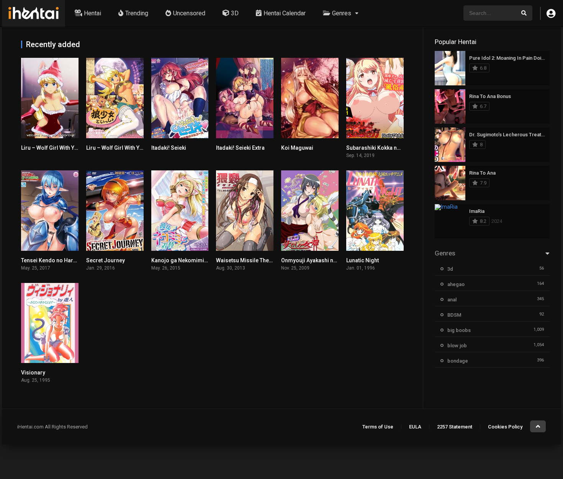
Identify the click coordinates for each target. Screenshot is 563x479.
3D (235, 13)
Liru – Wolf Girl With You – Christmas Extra (73, 148)
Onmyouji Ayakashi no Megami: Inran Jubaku (337, 260)
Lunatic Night (362, 260)
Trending (136, 13)
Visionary (33, 372)
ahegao (456, 284)
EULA (415, 427)
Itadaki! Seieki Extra (240, 148)
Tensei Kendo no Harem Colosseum (66, 260)
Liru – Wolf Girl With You (116, 148)
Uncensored (189, 13)
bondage (457, 361)
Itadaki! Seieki (168, 148)
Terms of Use (377, 427)
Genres (341, 13)
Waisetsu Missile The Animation (256, 260)
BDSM (454, 315)
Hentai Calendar (284, 13)
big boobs (459, 330)
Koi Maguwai (297, 148)
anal (452, 299)
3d (450, 269)
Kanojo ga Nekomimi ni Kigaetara (193, 260)
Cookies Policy (505, 427)
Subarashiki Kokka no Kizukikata (386, 148)
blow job (457, 345)
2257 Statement (454, 427)
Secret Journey (105, 260)
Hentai (92, 13)
